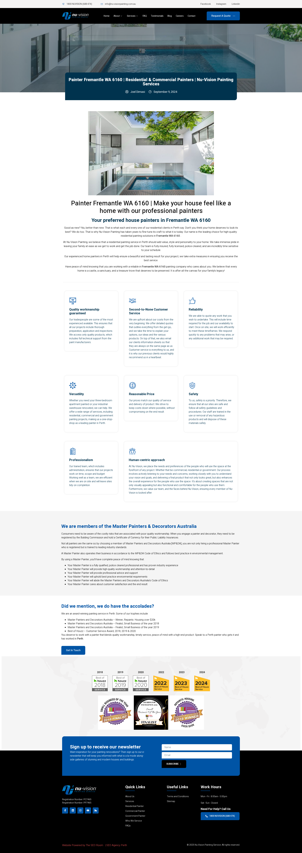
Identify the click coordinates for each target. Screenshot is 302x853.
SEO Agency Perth (116, 845)
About (117, 16)
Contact (191, 16)
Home (106, 16)
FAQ (145, 16)
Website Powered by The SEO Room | (84, 845)
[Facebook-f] (65, 810)
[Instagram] (80, 810)
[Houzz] (96, 810)
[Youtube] (88, 810)
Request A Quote (221, 16)
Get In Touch (73, 650)
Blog (170, 16)
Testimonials (157, 16)
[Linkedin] (73, 810)
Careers (180, 16)
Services (131, 16)
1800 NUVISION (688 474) (222, 816)
